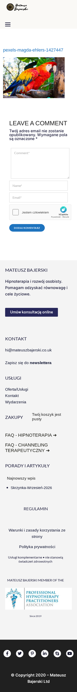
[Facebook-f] (7, 653)
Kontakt (12, 396)
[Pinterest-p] (32, 653)
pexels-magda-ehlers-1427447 (33, 50)
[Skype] (57, 653)
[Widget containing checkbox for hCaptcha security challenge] (40, 212)
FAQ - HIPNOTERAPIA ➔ (31, 435)
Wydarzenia (15, 402)
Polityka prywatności (37, 547)
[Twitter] (19, 653)
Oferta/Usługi (16, 389)
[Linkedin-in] (44, 653)
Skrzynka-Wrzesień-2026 (31, 488)
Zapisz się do (28, 363)
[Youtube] (70, 653)
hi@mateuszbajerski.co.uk (28, 350)
